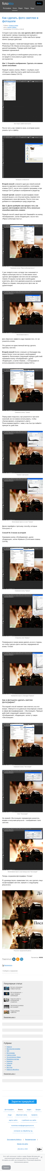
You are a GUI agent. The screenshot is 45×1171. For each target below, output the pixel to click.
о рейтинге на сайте (29, 1120)
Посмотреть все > (9, 1017)
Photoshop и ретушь (13, 1059)
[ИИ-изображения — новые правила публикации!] (6, 995)
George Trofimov (11, 27)
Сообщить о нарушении (10, 971)
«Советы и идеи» (13, 25)
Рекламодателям (30, 1139)
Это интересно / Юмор (14, 1057)
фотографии (9, 1109)
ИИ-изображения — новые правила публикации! (16, 994)
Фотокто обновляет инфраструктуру (16, 988)
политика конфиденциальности (22, 1125)
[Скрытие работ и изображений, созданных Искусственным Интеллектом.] (6, 1001)
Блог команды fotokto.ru (14, 1139)
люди (10, 1115)
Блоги (15, 8)
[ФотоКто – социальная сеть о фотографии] (8, 3)
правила (34, 1115)
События (9, 1063)
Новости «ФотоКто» (13, 1069)
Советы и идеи (11, 1055)
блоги (20, 1109)
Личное (9, 1065)
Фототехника (11, 1053)
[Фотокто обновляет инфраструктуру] (6, 990)
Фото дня (9, 1067)
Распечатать (8, 965)
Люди (32, 8)
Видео (20, 8)
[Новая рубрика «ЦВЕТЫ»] (6, 1013)
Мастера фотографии (13, 1049)
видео (29, 1109)
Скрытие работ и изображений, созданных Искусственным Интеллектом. (15, 1002)
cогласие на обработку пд (23, 1131)
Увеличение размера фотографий (16, 1006)
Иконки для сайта (22, 1144)
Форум (26, 8)
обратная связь (21, 1115)
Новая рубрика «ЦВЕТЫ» (15, 1011)
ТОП (8, 1051)
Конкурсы (9, 1061)
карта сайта (13, 1120)
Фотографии (7, 8)
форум (38, 1109)
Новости (9, 1047)
